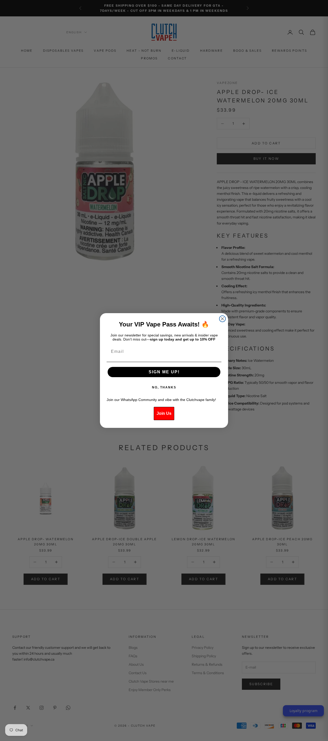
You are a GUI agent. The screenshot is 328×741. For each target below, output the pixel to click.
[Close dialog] (222, 319)
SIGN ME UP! (164, 372)
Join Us (164, 413)
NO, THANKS (164, 387)
